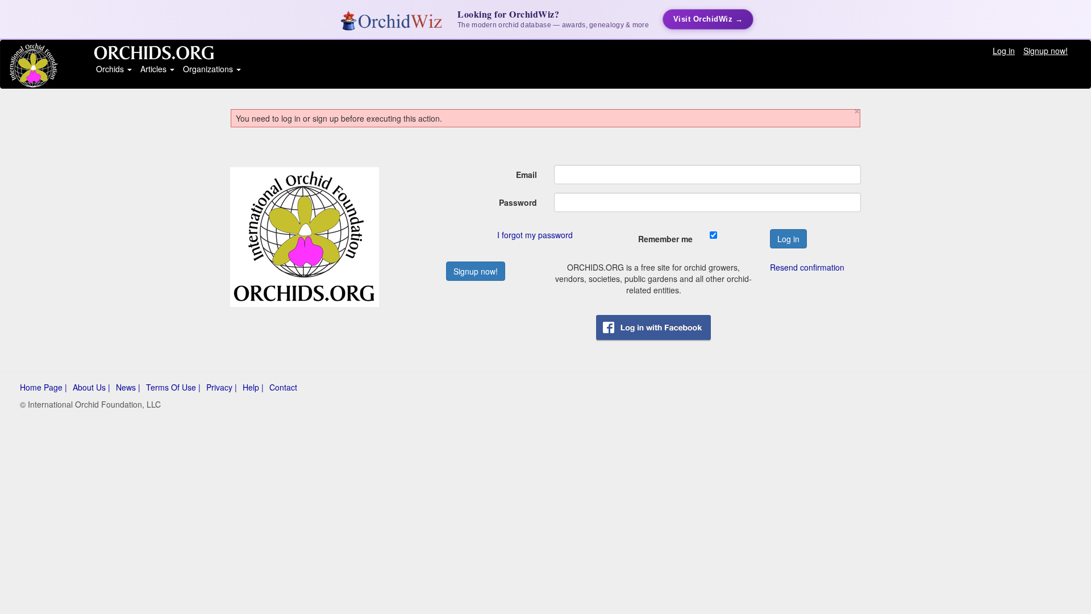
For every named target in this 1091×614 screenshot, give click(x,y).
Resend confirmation (807, 267)
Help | (253, 387)
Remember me (665, 238)
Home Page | (43, 387)
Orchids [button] (111, 68)
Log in (1004, 50)
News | (128, 387)
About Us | (91, 387)
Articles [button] (154, 68)
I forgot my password (535, 234)
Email (526, 174)
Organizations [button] (209, 68)
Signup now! (1045, 50)
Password (518, 202)
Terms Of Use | (173, 387)
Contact (283, 387)
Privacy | (221, 387)
